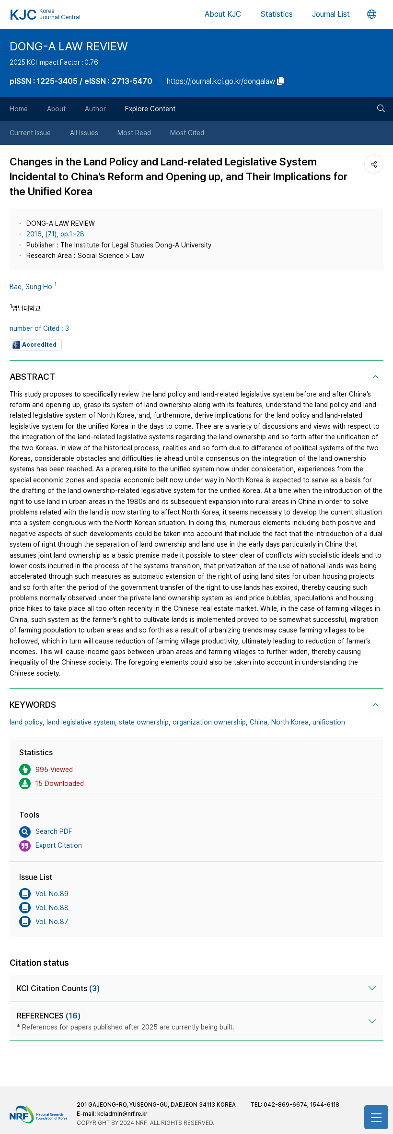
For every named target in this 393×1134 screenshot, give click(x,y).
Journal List (331, 14)
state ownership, (145, 722)
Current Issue (30, 133)
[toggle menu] (376, 1117)
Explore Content (150, 109)
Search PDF (53, 831)
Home (19, 109)
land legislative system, (81, 722)
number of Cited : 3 (39, 328)
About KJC (223, 14)
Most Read (134, 133)
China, (259, 722)
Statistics (276, 14)
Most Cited (187, 133)
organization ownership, (210, 722)
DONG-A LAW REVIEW (69, 46)
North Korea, (291, 722)
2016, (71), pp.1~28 (55, 234)
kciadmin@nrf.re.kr (122, 1114)
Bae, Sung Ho (31, 287)
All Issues (84, 133)
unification (328, 722)
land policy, (27, 722)
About (56, 109)
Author (95, 109)
